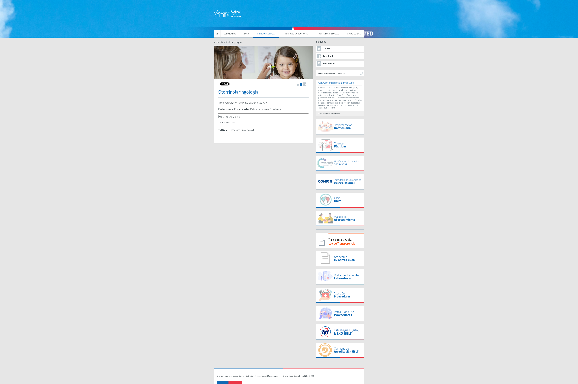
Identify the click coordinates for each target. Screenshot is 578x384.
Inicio (217, 34)
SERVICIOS (246, 34)
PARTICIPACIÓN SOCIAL (329, 34)
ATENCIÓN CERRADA (266, 34)
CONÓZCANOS (230, 34)
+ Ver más (329, 114)
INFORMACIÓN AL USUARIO (296, 34)
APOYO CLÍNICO (354, 34)
